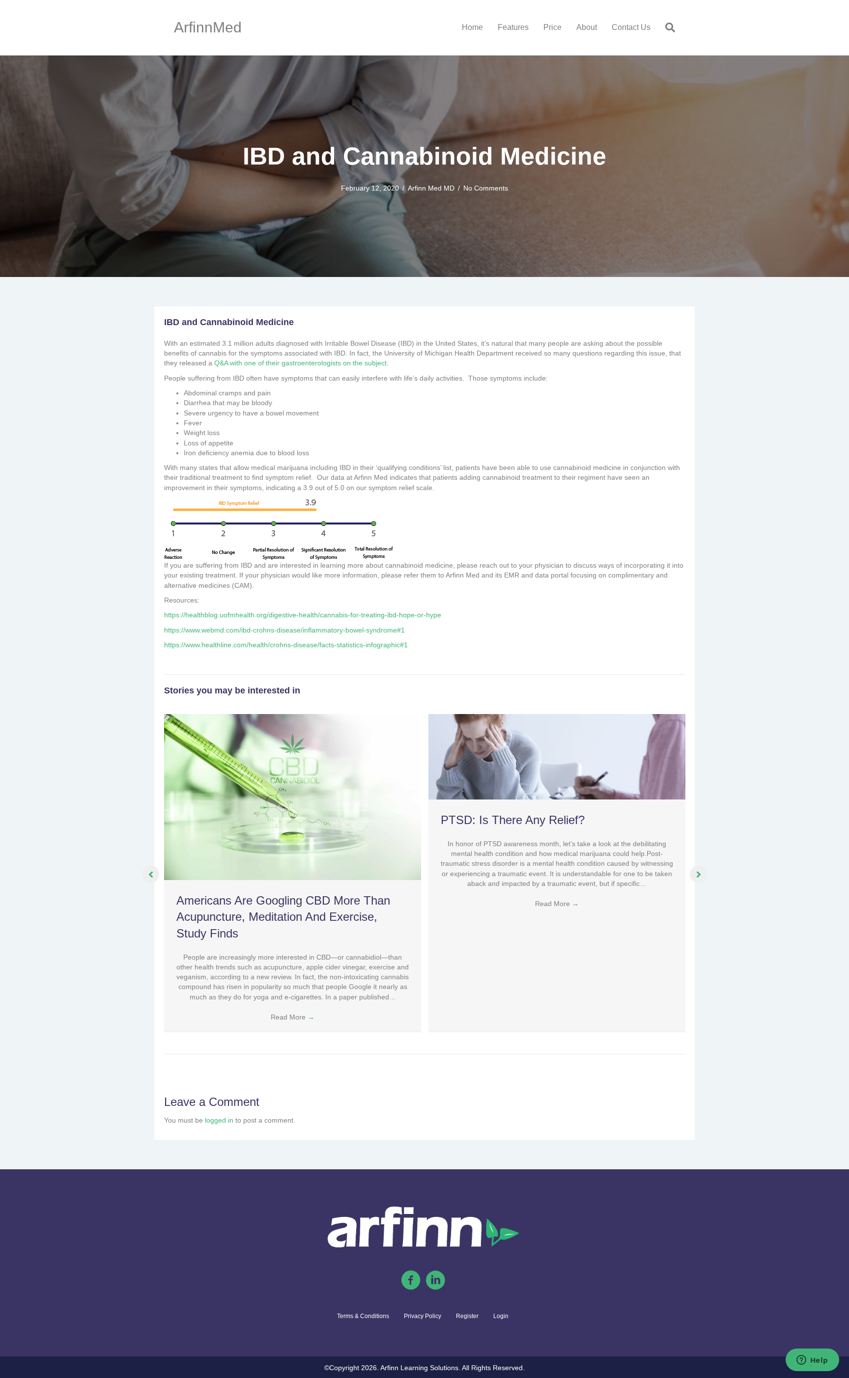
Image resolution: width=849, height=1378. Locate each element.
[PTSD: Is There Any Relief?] (556, 756)
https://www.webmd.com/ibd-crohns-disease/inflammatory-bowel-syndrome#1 (284, 630)
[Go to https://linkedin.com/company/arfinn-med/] (435, 1280)
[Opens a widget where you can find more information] (812, 1361)
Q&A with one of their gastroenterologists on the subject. (301, 363)
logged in (219, 1120)
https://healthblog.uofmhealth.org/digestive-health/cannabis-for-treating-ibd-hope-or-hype (302, 615)
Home (472, 27)
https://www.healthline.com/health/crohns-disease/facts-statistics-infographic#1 (286, 645)
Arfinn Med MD (431, 188)
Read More (292, 1017)
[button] (150, 874)
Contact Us (631, 27)
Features (513, 27)
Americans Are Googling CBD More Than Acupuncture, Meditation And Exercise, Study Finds (283, 917)
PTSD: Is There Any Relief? (513, 820)
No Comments (485, 188)
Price (552, 27)
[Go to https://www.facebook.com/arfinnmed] (411, 1280)
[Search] (666, 27)
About (586, 27)
